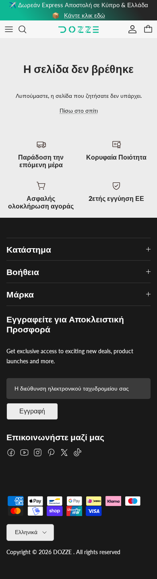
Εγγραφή (32, 411)
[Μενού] (9, 29)
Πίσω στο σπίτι (79, 110)
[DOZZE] (78, 29)
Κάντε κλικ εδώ (84, 15)
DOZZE (62, 552)
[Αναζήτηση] (26, 29)
